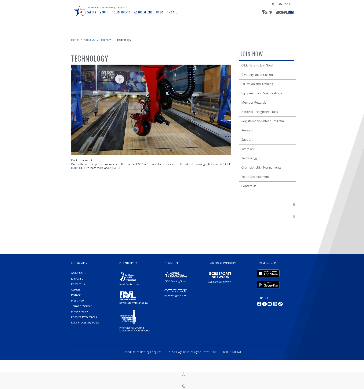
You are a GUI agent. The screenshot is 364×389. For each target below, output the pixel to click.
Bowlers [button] (90, 12)
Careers (76, 289)
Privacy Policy (79, 311)
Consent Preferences (84, 317)
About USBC (78, 273)
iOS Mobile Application (274, 271)
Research (247, 130)
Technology (249, 158)
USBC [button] (159, 12)
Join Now (105, 39)
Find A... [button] (171, 12)
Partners (76, 295)
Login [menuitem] (287, 4)
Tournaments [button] (121, 12)
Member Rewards (253, 103)
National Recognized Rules (259, 112)
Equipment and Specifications (261, 93)
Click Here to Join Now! (257, 65)
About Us (89, 39)
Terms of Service (81, 306)
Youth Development (255, 177)
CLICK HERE (78, 168)
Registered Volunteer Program (262, 121)
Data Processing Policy (85, 322)
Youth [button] (104, 12)
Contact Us (248, 186)
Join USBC (77, 278)
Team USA (248, 149)
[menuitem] (79, 9)
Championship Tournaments (261, 168)
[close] (183, 374)
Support (247, 140)
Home (75, 39)
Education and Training (257, 84)
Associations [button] (143, 12)
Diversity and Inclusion (257, 75)
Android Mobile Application (274, 282)
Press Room (78, 300)
